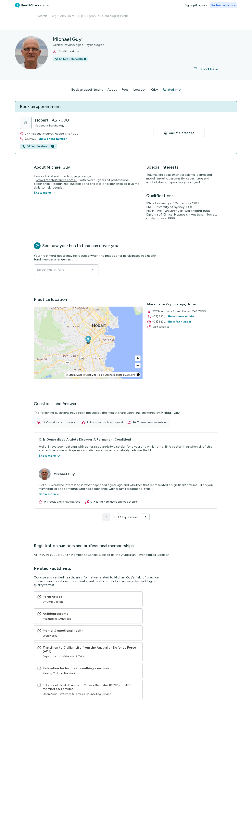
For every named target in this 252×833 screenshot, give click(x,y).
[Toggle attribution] (138, 374)
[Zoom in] (138, 358)
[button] (203, 69)
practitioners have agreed (106, 422)
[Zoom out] (138, 365)
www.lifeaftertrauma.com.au (57, 180)
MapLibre (129, 374)
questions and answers (61, 422)
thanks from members (152, 422)
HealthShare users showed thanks (116, 501)
